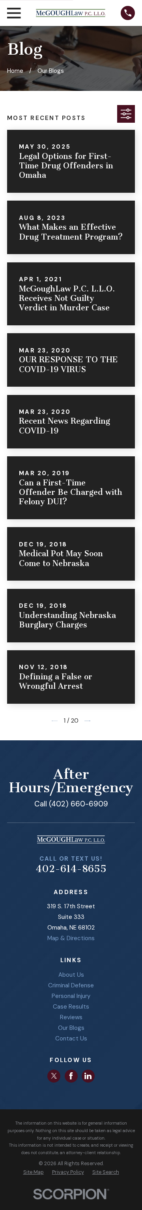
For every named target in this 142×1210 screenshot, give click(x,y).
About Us (71, 975)
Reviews (71, 1017)
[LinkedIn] (88, 1075)
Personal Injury (71, 996)
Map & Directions (71, 938)
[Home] (70, 13)
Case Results (71, 1007)
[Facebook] (71, 1075)
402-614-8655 (71, 868)
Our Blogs (71, 1028)
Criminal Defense (71, 985)
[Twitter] (54, 1075)
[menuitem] (33, 1172)
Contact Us (71, 1038)
